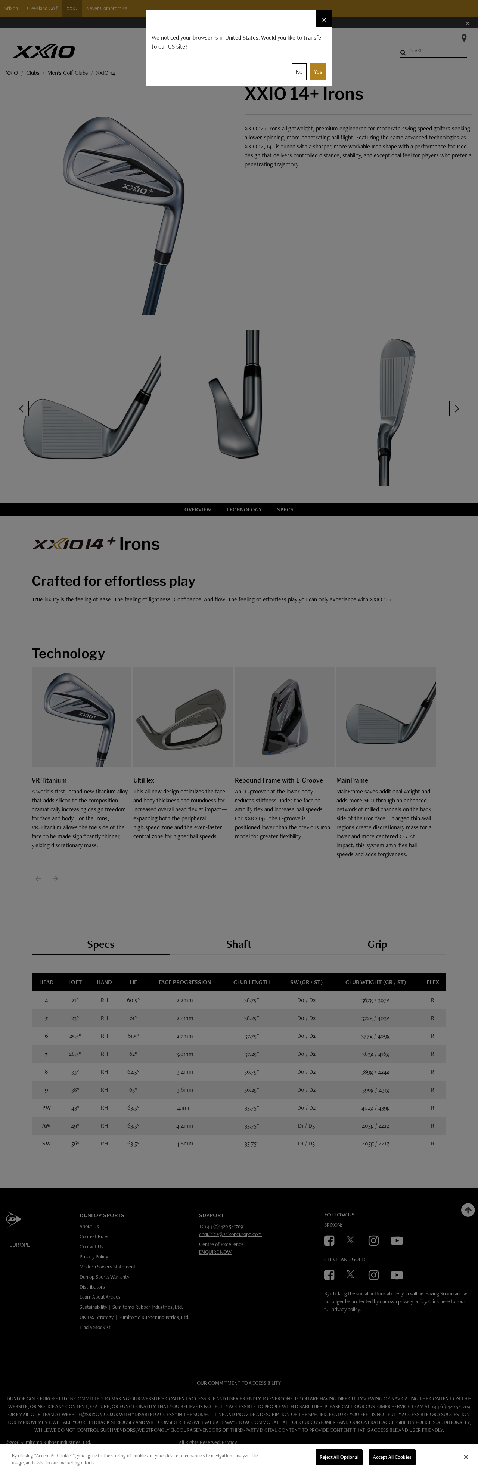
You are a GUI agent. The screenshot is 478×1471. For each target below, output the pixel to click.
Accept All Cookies (392, 1457)
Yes (318, 71)
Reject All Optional (339, 1457)
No (299, 71)
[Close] (466, 1457)
